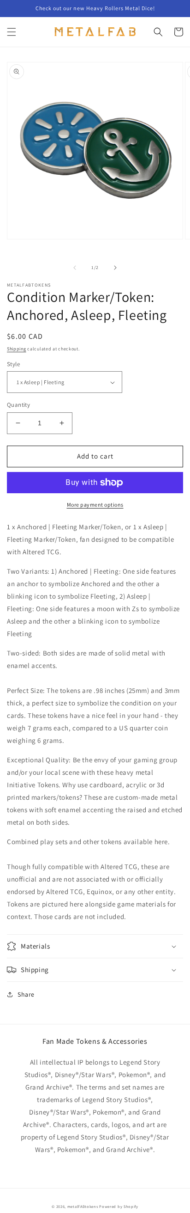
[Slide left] (75, 267)
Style (13, 364)
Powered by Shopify (118, 1206)
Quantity (18, 405)
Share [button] (26, 994)
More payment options (95, 504)
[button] (11, 32)
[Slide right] (115, 267)
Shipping (16, 349)
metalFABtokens (82, 1206)
